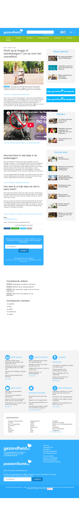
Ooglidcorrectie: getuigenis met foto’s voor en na (62, 403)
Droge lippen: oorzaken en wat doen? (24, 284)
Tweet (23, 228)
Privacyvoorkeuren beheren (52, 462)
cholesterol (11, 425)
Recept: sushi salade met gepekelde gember (60, 377)
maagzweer (55, 430)
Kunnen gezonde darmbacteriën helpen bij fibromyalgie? (65, 177)
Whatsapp (15, 228)
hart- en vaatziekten (14, 424)
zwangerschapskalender (15, 421)
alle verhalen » (56, 406)
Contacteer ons (48, 447)
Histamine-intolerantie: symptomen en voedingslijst (65, 168)
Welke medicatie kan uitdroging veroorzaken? (65, 76)
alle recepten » (56, 380)
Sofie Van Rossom (12, 222)
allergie (69, 38)
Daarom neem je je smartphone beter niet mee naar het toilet (14, 399)
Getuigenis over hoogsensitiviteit (62, 397)
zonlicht (10, 314)
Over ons (46, 445)
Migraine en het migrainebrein (38, 400)
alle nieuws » (8, 379)
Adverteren (46, 449)
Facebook (62, 32)
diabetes (57, 38)
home (8, 38)
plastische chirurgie (58, 422)
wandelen (11, 304)
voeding (29, 38)
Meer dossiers (41, 357)
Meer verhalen (65, 388)
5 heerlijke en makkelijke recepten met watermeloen (63, 366)
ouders (10, 309)
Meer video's (16, 388)
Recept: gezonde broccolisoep (64, 204)
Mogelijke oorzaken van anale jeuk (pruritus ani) (38, 365)
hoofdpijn (55, 421)
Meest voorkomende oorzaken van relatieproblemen (38, 361)
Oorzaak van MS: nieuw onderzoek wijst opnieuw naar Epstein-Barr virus (14, 362)
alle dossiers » (32, 376)
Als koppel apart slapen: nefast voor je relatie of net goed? (38, 406)
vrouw (32, 424)
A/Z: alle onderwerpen (50, 451)
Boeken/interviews (37, 393)
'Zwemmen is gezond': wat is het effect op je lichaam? (65, 67)
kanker (18, 38)
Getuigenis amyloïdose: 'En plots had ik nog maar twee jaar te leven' (62, 393)
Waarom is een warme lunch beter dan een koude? (65, 214)
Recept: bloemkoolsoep (63, 158)
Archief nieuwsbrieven (50, 453)
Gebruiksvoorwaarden (50, 460)
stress (54, 425)
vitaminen (11, 430)
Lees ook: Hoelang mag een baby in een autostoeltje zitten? (22, 143)
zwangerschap (43, 38)
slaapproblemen (35, 421)
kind (31, 428)
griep (31, 432)
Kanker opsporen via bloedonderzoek (35, 372)
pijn (9, 427)
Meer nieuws (16, 357)
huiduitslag (55, 427)
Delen (7, 228)
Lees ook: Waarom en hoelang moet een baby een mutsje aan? (23, 214)
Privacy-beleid (32, 259)
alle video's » (8, 406)
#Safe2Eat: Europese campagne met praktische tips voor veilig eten (15, 367)
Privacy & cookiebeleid (50, 458)
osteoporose (34, 427)
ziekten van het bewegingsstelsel (62, 424)
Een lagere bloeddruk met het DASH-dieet (65, 57)
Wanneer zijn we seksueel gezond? (23, 287)
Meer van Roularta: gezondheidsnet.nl (15, 470)
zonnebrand (12, 311)
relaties (10, 432)
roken (32, 430)
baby (9, 306)
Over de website (48, 456)
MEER (8, 40)
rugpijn (32, 422)
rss (64, 32)
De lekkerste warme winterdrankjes (64, 185)
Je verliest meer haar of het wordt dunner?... (65, 121)
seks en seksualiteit (58, 428)
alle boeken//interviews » (35, 410)
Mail (30, 228)
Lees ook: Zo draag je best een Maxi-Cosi (16, 94)
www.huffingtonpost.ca (10, 219)
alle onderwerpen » (56, 432)
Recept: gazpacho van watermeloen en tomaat (60, 370)
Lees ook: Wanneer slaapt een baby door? (17, 182)
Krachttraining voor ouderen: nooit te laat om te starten (15, 403)
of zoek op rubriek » (48, 34)
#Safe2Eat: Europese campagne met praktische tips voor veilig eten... (65, 131)
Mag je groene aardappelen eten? (64, 195)
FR (74, 32)
